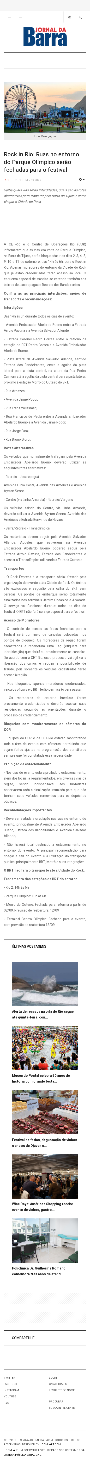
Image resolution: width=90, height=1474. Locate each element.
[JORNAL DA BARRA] (45, 36)
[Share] (69, 17)
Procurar (56, 1402)
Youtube (10, 1397)
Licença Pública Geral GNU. (23, 1455)
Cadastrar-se (58, 1384)
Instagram (11, 1390)
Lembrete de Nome (62, 1390)
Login (53, 1378)
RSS (6, 1403)
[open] (9, 17)
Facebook (10, 1384)
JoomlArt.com (50, 1444)
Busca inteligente (62, 1408)
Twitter (9, 1378)
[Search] (80, 17)
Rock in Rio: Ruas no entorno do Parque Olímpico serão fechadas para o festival (41, 162)
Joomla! (10, 1450)
